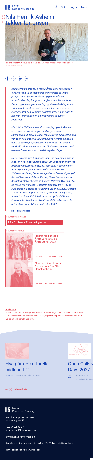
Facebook (11, 443)
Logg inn (73, 7)
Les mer (38, 256)
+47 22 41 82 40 (14, 427)
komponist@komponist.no (20, 430)
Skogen (37, 450)
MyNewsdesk (65, 443)
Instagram (25, 443)
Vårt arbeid (34, 375)
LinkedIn (38, 443)
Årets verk (10, 309)
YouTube (50, 443)
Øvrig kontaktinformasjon (20, 437)
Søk (63, 7)
